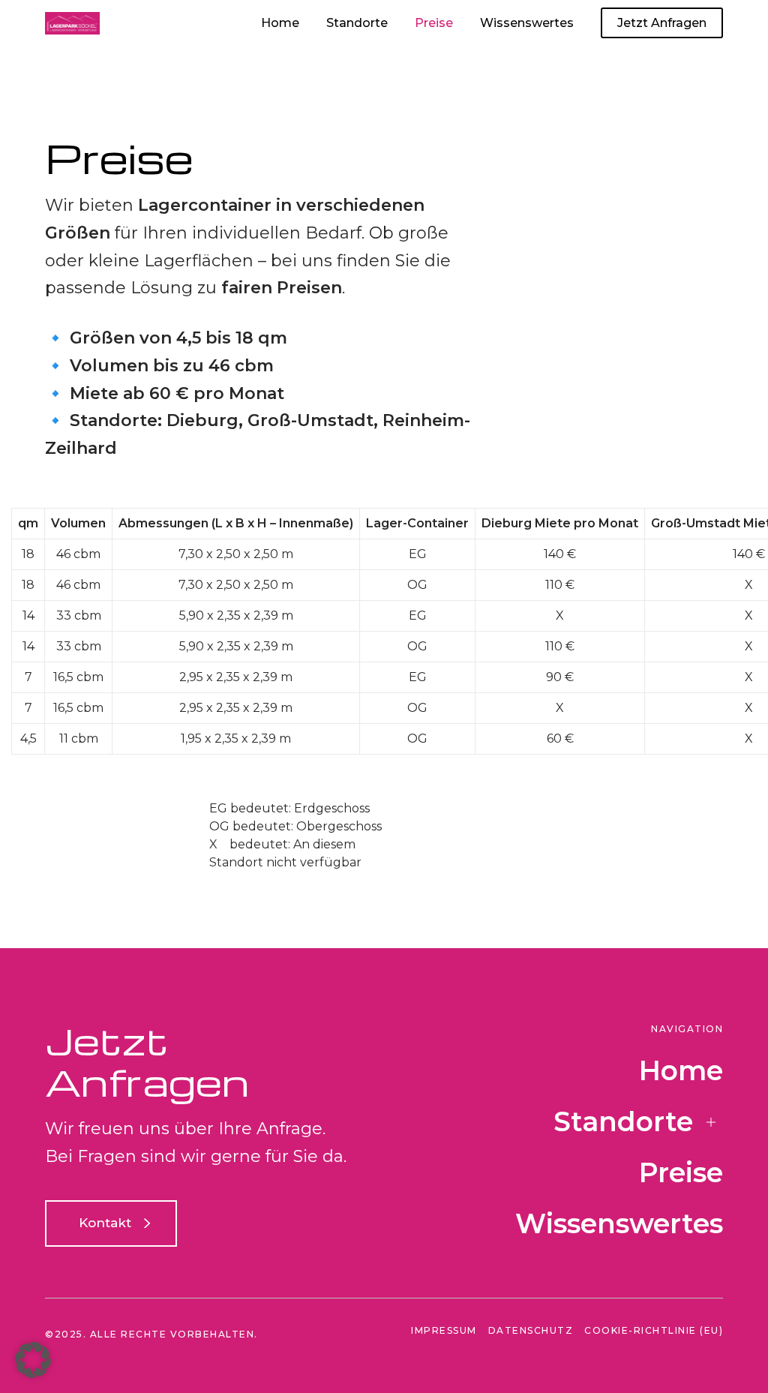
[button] (33, 1360)
